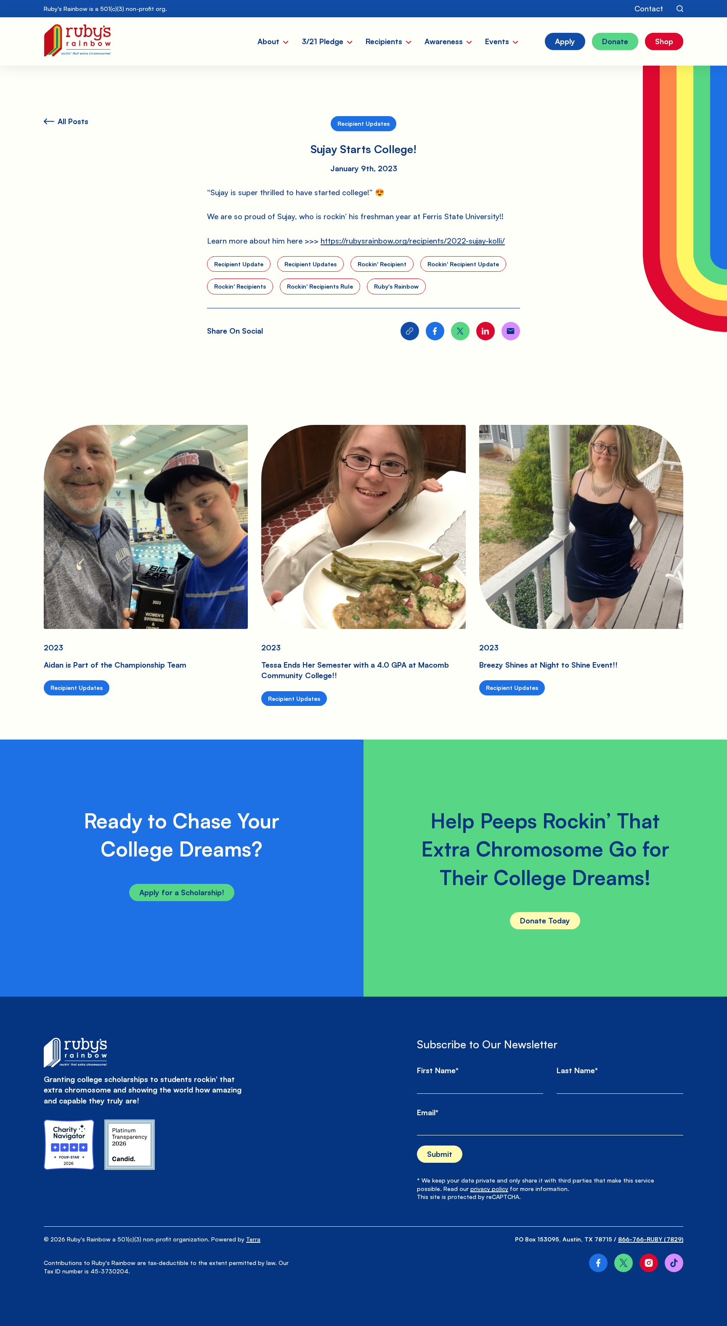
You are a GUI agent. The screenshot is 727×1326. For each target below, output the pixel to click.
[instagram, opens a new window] (648, 1263)
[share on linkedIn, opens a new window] (485, 331)
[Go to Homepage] (77, 41)
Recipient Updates (363, 123)
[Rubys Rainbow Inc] (129, 1144)
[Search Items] (680, 8)
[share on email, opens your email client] (510, 331)
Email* (427, 1112)
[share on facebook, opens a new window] (435, 331)
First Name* (438, 1070)
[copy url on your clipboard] (410, 331)
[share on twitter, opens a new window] (460, 331)
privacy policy (489, 1188)
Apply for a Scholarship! (181, 892)
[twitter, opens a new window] (623, 1263)
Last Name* (577, 1070)
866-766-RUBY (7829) (650, 1239)
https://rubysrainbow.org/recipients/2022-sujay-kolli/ (413, 240)
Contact (648, 8)
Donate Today (545, 920)
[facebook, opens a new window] (598, 1263)
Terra (253, 1239)
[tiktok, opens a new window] (674, 1263)
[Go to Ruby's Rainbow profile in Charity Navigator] (69, 1144)
